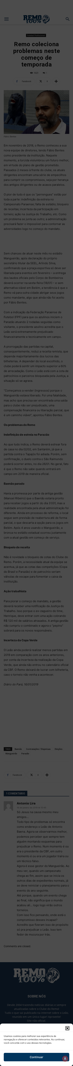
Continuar (36, 1057)
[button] (67, 1028)
